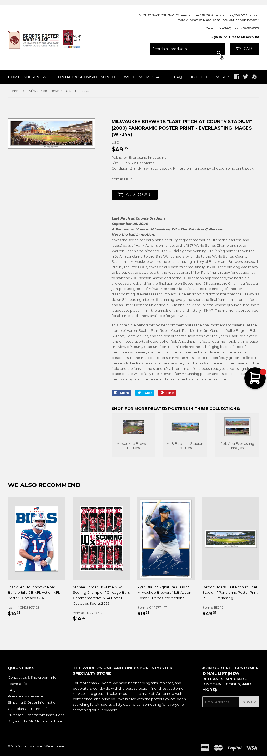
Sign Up (249, 702)
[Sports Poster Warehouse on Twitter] (245, 77)
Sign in (216, 37)
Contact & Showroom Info (85, 77)
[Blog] (254, 77)
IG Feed (199, 77)
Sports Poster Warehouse (42, 746)
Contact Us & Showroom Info (32, 677)
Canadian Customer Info (28, 709)
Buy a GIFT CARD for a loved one (35, 721)
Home (13, 91)
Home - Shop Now (27, 77)
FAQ (178, 77)
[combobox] (187, 49)
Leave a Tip (17, 684)
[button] (187, 59)
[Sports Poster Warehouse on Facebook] (237, 77)
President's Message (25, 696)
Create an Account (244, 37)
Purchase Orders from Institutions (36, 715)
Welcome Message (144, 77)
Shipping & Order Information (33, 702)
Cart (248, 48)
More (222, 77)
